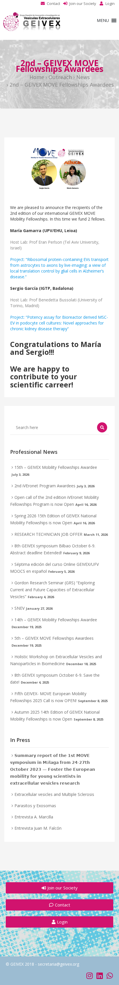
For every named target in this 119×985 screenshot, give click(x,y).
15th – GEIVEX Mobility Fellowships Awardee (55, 467)
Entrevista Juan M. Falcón (38, 828)
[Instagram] (89, 975)
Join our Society (82, 3)
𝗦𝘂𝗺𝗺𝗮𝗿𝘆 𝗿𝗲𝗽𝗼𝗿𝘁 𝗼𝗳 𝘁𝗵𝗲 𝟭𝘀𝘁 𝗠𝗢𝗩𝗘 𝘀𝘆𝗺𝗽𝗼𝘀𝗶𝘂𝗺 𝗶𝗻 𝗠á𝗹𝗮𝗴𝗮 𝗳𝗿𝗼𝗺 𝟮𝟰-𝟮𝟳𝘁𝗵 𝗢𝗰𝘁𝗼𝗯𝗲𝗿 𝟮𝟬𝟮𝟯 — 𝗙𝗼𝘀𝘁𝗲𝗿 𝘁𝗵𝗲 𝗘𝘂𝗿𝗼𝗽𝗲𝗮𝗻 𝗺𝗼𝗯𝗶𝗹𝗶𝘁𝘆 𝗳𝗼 (52, 769)
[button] (103, 20)
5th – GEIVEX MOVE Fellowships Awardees (54, 638)
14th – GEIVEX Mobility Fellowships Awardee (55, 619)
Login (110, 3)
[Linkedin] (99, 975)
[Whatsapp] (109, 975)
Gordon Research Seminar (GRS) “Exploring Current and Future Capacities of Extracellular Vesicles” (52, 589)
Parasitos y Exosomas (35, 805)
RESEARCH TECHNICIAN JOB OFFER (48, 534)
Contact (53, 3)
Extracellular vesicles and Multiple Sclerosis (54, 794)
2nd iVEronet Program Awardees (44, 485)
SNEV (19, 608)
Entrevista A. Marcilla (33, 817)
